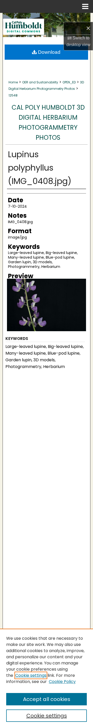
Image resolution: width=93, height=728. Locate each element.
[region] (46, 678)
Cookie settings (31, 675)
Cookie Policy (62, 682)
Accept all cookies (46, 699)
